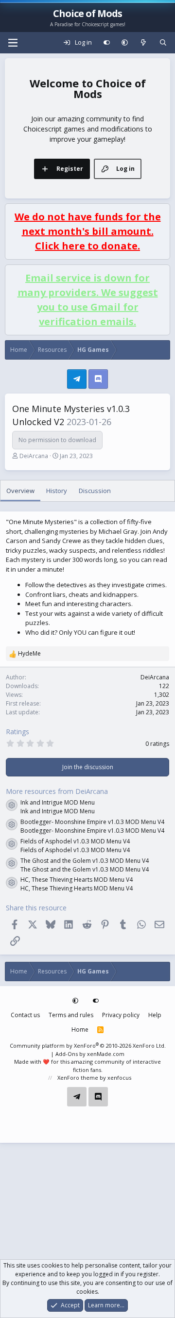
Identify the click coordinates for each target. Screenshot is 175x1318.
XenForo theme (77, 1077)
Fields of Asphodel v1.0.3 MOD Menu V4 (75, 841)
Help (154, 1015)
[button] (125, 42)
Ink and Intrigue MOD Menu (57, 802)
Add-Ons (66, 1053)
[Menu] (12, 42)
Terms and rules (71, 1015)
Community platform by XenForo (88, 1045)
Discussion (95, 490)
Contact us (25, 1015)
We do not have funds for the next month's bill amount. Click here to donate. (88, 231)
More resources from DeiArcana (57, 791)
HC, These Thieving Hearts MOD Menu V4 (76, 879)
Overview (20, 490)
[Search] (163, 42)
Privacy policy (121, 1015)
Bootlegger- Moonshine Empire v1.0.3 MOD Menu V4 (92, 822)
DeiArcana (33, 456)
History (56, 490)
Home (79, 1029)
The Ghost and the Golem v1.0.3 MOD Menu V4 (84, 861)
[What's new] (144, 42)
